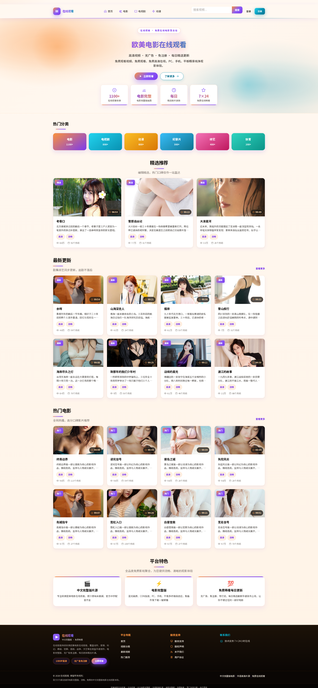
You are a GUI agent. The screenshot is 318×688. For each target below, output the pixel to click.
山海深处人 (117, 309)
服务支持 (179, 641)
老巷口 (60, 221)
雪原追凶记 (135, 221)
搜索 (237, 9)
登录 (248, 11)
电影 (125, 11)
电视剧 (142, 11)
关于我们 (179, 651)
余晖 (59, 309)
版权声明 (179, 646)
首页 (110, 11)
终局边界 (62, 459)
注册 (260, 11)
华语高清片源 (243, 676)
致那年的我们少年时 (123, 372)
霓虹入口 (116, 522)
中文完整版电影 (227, 676)
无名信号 (223, 522)
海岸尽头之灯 (64, 372)
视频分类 (125, 646)
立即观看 (148, 76)
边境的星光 (171, 372)
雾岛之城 (169, 459)
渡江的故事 (225, 372)
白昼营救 (169, 522)
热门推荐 (125, 657)
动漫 (158, 11)
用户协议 (179, 657)
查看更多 (260, 268)
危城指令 (62, 522)
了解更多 (170, 76)
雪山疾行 (223, 309)
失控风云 (223, 459)
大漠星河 (205, 221)
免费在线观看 (258, 676)
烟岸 (167, 309)
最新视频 (125, 651)
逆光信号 (116, 459)
